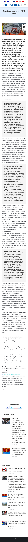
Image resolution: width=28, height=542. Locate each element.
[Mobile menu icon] (24, 5)
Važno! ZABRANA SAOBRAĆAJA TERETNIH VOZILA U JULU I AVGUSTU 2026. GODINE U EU (16, 470)
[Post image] (6, 421)
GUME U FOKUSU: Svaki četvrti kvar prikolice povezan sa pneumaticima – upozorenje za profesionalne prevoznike (17, 514)
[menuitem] (5, 1)
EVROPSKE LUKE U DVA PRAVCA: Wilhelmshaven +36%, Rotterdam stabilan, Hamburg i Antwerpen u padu (16, 505)
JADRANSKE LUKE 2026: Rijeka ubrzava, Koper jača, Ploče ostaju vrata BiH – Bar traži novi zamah (19, 451)
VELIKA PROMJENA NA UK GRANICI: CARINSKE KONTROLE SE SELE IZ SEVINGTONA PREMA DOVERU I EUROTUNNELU (17, 524)
